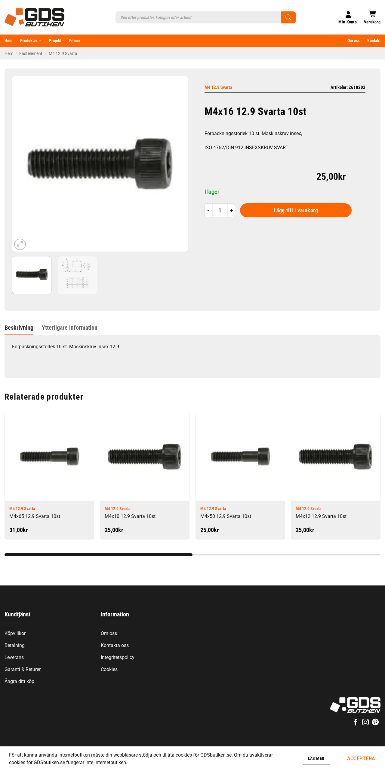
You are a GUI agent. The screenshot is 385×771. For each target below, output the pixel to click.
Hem (8, 40)
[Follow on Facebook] (355, 723)
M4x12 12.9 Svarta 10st (321, 516)
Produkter (28, 40)
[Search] (288, 17)
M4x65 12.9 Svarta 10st (34, 516)
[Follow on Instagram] (365, 723)
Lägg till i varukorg (296, 210)
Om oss (353, 40)
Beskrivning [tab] (19, 327)
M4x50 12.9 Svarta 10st (225, 516)
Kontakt (373, 40)
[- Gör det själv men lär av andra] (34, 17)
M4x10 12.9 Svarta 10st (130, 516)
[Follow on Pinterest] (375, 723)
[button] (372, 17)
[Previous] (23, 163)
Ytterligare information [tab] (69, 327)
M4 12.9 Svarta (63, 53)
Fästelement (30, 53)
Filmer (74, 40)
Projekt (55, 40)
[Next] (176, 163)
